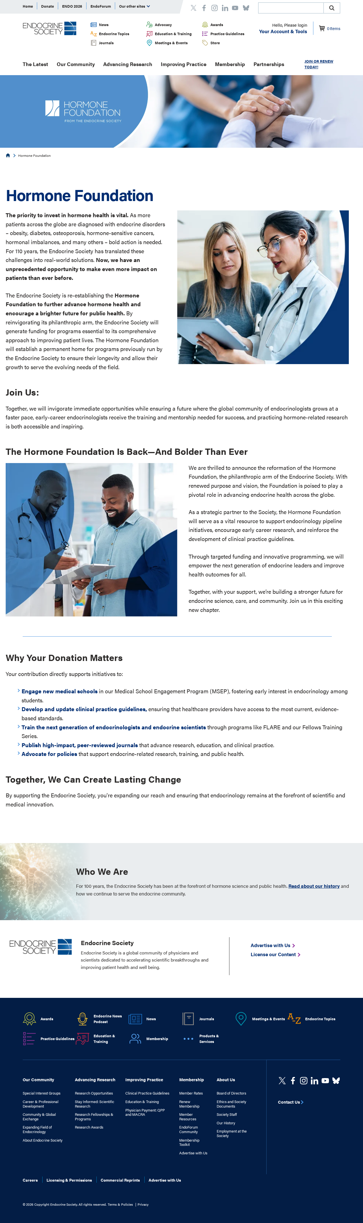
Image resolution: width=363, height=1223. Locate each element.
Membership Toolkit (189, 1142)
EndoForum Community (188, 1129)
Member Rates (191, 1093)
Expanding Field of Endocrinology (37, 1129)
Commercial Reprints (120, 1180)
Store (215, 42)
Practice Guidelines (227, 33)
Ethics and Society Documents (231, 1103)
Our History (226, 1123)
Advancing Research (127, 63)
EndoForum (100, 6)
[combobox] (290, 8)
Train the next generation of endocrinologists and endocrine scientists (114, 727)
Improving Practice (183, 63)
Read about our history (314, 885)
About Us (226, 1079)
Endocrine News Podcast (108, 1019)
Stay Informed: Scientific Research (94, 1103)
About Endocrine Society (42, 1140)
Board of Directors (231, 1093)
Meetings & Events (171, 42)
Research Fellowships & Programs (94, 1116)
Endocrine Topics (114, 33)
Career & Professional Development (40, 1103)
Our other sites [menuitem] (132, 6)
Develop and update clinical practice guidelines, (84, 709)
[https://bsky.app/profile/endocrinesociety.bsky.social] (336, 1080)
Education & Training (173, 33)
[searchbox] (291, 8)
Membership (230, 63)
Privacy (143, 1204)
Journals (106, 42)
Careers (30, 1180)
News (104, 24)
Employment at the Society (232, 1133)
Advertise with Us (193, 1153)
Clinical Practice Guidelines (147, 1093)
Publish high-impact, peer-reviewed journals (80, 745)
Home (28, 6)
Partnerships (269, 63)
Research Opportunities (94, 1093)
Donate (47, 6)
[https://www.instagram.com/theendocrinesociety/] (303, 1080)
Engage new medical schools (60, 691)
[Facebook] (293, 1080)
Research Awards (89, 1127)
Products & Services (209, 1038)
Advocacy (163, 24)
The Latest (35, 63)
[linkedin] (325, 1080)
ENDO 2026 (72, 6)
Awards (216, 24)
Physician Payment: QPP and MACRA (145, 1112)
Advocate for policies (49, 753)
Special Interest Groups (41, 1093)
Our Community (76, 63)
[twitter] (282, 1080)
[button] (331, 8)
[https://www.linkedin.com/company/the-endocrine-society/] (314, 1080)
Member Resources (187, 1116)
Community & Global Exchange (39, 1116)
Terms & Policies (120, 1204)
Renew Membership (189, 1103)
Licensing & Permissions (69, 1180)
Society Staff (227, 1114)
